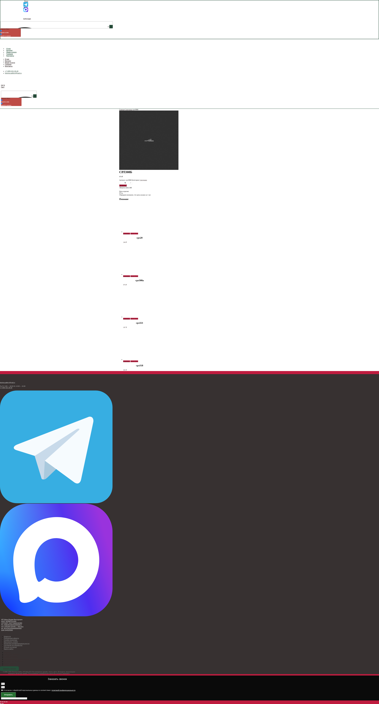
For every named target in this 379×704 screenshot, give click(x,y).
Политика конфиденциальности (16, 643)
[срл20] (138, 232)
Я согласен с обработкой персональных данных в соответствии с (39, 690)
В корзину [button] (126, 233)
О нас (8, 49)
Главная (122, 109)
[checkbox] (10, 31)
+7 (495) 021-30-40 (6, 388)
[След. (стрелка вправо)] (3, 703)
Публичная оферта (11, 638)
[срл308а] (138, 274)
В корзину (123, 185)
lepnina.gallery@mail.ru (7, 382)
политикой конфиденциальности (63, 690)
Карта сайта (8, 649)
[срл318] (138, 359)
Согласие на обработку (13, 645)
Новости (7, 636)
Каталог (9, 50)
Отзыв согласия (10, 647)
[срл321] (138, 317)
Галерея (9, 54)
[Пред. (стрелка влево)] (1, 703)
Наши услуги (11, 52)
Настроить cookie (11, 642)
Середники (128, 109)
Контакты (10, 56)
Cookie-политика (10, 640)
